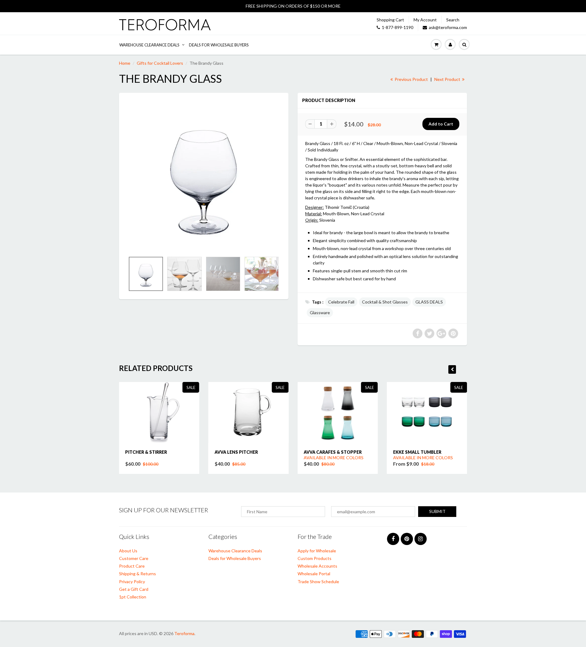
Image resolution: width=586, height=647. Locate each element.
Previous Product (411, 79)
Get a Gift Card (133, 589)
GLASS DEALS (429, 301)
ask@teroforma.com (448, 27)
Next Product (447, 79)
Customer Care (133, 558)
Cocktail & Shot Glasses (385, 301)
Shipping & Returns (137, 573)
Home (124, 63)
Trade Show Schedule (318, 581)
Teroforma (184, 633)
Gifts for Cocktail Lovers (160, 63)
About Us (128, 550)
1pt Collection (132, 596)
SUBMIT (437, 511)
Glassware (320, 312)
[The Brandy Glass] (204, 176)
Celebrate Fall (341, 301)
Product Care (132, 566)
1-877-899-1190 (397, 27)
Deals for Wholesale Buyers (219, 44)
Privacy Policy (132, 581)
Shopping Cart (390, 19)
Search (452, 19)
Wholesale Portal (314, 573)
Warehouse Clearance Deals (149, 44)
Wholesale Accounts (317, 566)
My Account (425, 19)
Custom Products (314, 558)
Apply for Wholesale (317, 550)
